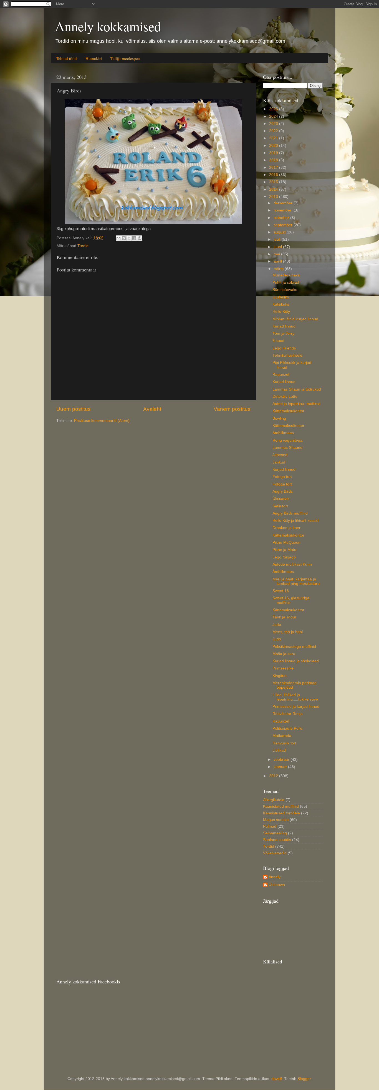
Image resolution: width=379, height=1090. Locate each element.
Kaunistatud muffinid (281, 806)
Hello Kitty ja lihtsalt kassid (295, 520)
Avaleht (152, 409)
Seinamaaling (275, 833)
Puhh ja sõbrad (285, 282)
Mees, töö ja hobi (287, 632)
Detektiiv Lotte (284, 396)
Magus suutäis (276, 820)
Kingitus (279, 676)
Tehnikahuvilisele (287, 355)
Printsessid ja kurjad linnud (295, 706)
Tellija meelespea (125, 58)
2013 (274, 197)
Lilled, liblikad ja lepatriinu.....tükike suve (295, 697)
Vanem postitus (232, 409)
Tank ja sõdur (284, 617)
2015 (274, 182)
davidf (276, 1079)
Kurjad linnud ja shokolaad (295, 661)
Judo (276, 625)
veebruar (282, 759)
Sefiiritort (280, 506)
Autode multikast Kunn (292, 564)
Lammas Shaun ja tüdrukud (296, 389)
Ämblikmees (283, 433)
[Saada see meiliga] (118, 238)
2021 (274, 138)
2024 (274, 116)
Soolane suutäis (277, 840)
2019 (274, 153)
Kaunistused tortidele (281, 813)
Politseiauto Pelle (287, 728)
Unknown (277, 885)
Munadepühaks (286, 275)
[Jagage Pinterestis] (139, 238)
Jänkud (278, 462)
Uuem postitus (73, 409)
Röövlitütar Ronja (287, 714)
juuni (278, 247)
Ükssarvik (280, 499)
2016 (274, 175)
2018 (274, 160)
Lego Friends (284, 348)
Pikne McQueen (286, 542)
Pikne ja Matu (284, 550)
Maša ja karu (283, 654)
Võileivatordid (275, 853)
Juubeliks (280, 297)
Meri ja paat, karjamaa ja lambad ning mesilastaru (296, 581)
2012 (274, 776)
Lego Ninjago (284, 557)
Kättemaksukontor (288, 411)
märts (279, 269)
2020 (274, 146)
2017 (274, 167)
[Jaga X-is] (129, 238)
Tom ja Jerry (283, 333)
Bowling (279, 418)
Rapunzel (280, 374)
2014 (274, 189)
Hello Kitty (281, 311)
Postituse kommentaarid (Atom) (102, 421)
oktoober (282, 218)
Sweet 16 (280, 591)
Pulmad (269, 826)
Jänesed (279, 455)
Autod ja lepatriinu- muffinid (296, 404)
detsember (284, 203)
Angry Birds (282, 491)
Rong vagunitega (287, 440)
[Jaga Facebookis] (134, 238)
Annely (275, 877)
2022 (274, 131)
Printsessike (283, 668)
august (280, 232)
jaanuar (281, 767)
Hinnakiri (93, 58)
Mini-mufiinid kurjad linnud (295, 319)
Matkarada (281, 736)
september (284, 225)
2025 (274, 109)
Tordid (83, 246)
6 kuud (278, 341)
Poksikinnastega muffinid (294, 647)
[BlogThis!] (124, 238)
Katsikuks (280, 304)
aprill (278, 261)
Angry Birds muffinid (290, 513)
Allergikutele (273, 800)
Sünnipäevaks (284, 290)
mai (277, 254)
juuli (278, 239)
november (283, 210)
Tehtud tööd (66, 58)
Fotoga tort (282, 477)
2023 (274, 124)
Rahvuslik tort (284, 743)
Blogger (304, 1079)
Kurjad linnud (283, 326)
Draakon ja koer (286, 528)
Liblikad (279, 750)
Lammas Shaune (287, 447)
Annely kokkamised (108, 26)
